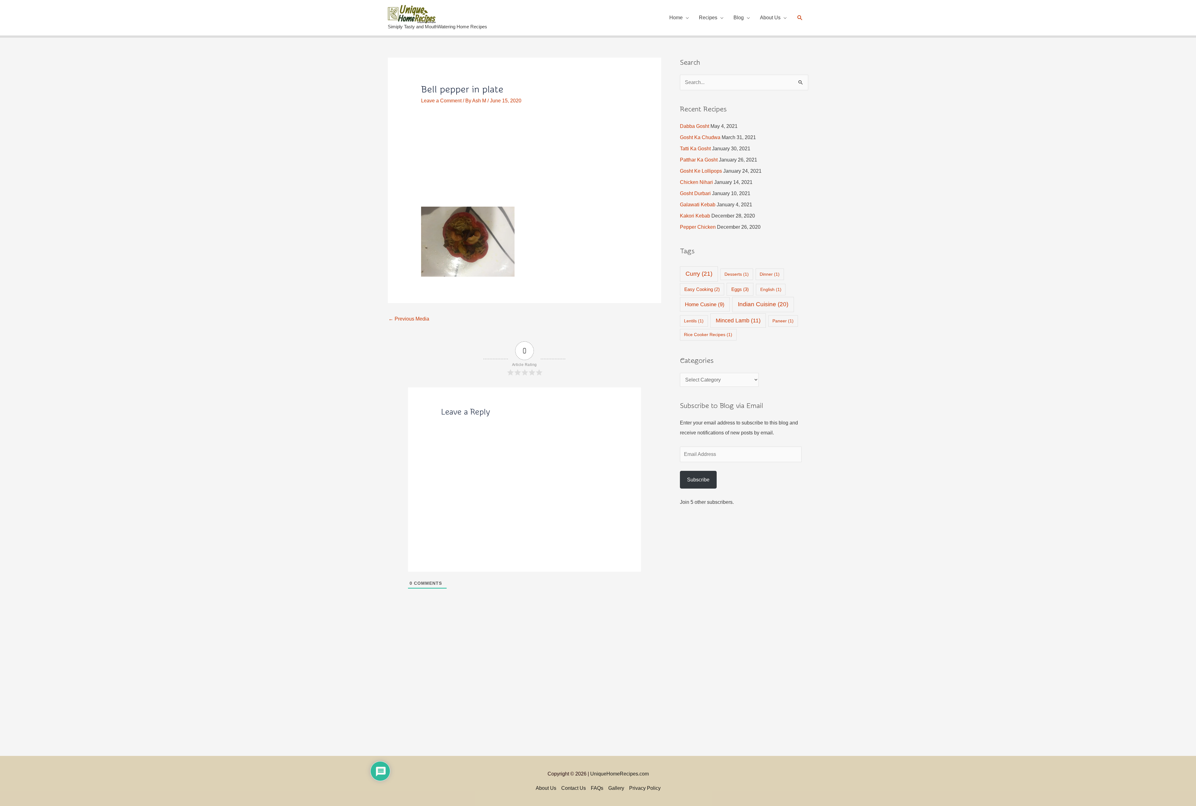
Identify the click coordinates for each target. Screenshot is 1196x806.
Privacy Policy (645, 788)
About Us (770, 17)
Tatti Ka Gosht (695, 148)
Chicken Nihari (696, 182)
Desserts (736, 274)
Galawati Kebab (697, 204)
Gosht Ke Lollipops (701, 171)
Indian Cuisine (763, 304)
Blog (738, 17)
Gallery (616, 788)
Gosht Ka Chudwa (700, 137)
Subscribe (698, 479)
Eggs (740, 289)
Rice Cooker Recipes (708, 334)
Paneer (783, 320)
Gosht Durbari (695, 193)
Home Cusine (704, 304)
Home (676, 17)
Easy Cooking (702, 289)
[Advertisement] (524, 160)
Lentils (694, 320)
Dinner (770, 274)
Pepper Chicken (698, 227)
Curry (699, 273)
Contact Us (573, 788)
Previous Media (408, 318)
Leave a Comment (441, 100)
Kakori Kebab (695, 215)
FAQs (597, 788)
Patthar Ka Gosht (699, 159)
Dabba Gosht (694, 126)
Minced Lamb (738, 320)
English (770, 289)
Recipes (708, 17)
